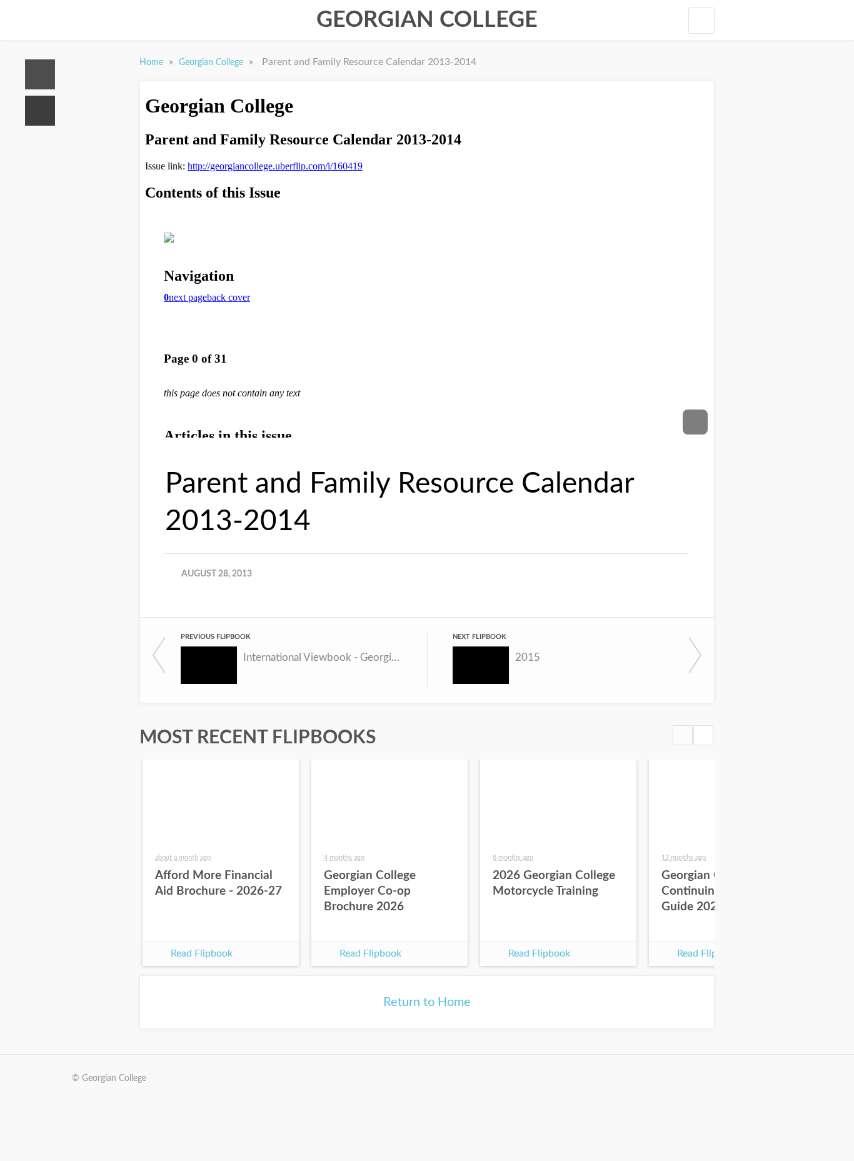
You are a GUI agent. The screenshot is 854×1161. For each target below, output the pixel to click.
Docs (40, 111)
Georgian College (427, 20)
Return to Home (427, 1002)
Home (40, 74)
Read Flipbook (202, 953)
